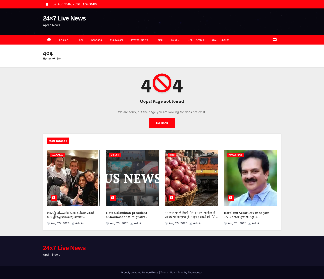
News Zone (177, 272)
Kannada (96, 39)
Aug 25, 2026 (60, 223)
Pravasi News (139, 39)
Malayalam (116, 39)
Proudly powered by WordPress (140, 272)
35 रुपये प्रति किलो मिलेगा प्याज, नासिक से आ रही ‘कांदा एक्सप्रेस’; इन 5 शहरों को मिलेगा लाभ (191, 217)
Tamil (159, 39)
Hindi (79, 39)
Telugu (175, 39)
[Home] (49, 40)
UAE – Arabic (196, 39)
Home (47, 58)
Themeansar (195, 272)
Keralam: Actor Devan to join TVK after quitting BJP (246, 215)
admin (78, 223)
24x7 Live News (64, 247)
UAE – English (221, 39)
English (63, 39)
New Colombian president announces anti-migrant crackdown (126, 217)
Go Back (162, 123)
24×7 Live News (64, 18)
